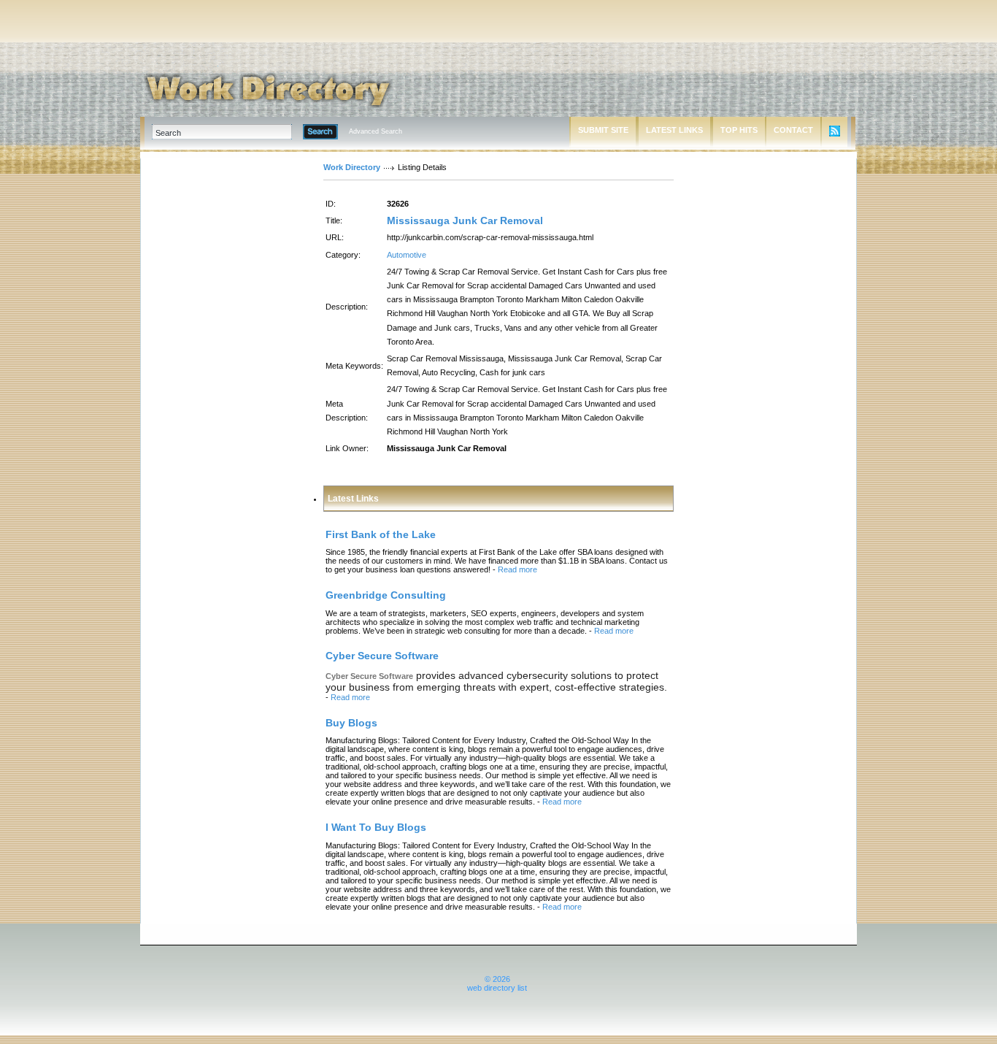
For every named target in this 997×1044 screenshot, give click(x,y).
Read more (517, 569)
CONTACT (793, 130)
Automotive (406, 254)
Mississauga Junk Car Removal (465, 220)
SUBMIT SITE (603, 130)
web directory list (497, 987)
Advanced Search (375, 131)
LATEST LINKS (674, 130)
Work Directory (351, 167)
